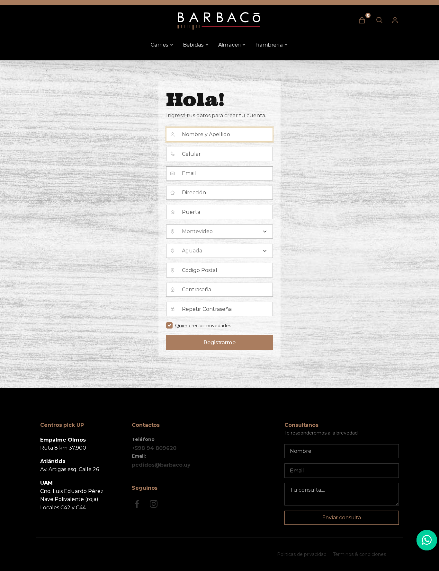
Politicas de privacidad (302, 554)
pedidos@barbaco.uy (161, 465)
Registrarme (219, 342)
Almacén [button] (229, 45)
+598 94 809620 (154, 448)
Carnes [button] (159, 45)
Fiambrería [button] (269, 45)
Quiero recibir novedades (203, 326)
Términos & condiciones (359, 554)
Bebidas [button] (193, 45)
